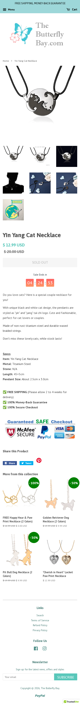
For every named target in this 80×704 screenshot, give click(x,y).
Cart (74, 9)
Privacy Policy (40, 630)
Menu (11, 9)
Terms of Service (40, 620)
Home (6, 61)
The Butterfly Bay (50, 688)
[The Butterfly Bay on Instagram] (44, 649)
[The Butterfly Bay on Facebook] (36, 649)
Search (40, 615)
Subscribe (65, 677)
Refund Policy (40, 625)
